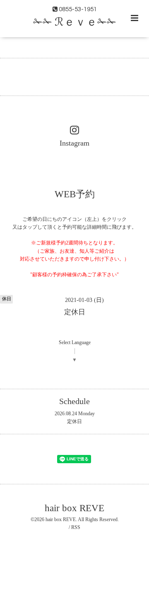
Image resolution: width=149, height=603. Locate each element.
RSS (75, 527)
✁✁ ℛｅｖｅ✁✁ (74, 22)
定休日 (74, 421)
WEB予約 (75, 194)
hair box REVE (74, 508)
